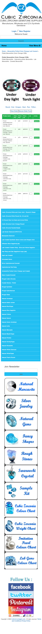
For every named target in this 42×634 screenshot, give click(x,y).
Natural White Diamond (9, 349)
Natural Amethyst (7, 298)
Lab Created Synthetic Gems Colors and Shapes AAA (18, 240)
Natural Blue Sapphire (8, 310)
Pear (28, 107)
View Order (14, 111)
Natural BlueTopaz (7, 306)
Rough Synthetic (7, 287)
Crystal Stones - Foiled (9, 283)
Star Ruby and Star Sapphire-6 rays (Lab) (14, 251)
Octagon (18, 107)
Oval (12, 107)
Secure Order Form (25, 111)
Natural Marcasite (7, 330)
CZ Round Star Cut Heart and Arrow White (15, 220)
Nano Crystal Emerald (8, 275)
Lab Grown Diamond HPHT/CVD (12, 232)
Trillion (33, 107)
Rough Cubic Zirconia (8, 279)
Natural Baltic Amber (8, 302)
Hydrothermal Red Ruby (9, 267)
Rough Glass (6, 294)
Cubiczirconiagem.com (18, 619)
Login (14, 31)
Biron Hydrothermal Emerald (11, 263)
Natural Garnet (6, 318)
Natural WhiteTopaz (8, 353)
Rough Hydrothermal (8, 291)
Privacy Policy (26, 621)
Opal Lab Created (7, 255)
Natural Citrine (6, 314)
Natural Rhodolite (7, 346)
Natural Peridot (6, 338)
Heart (24, 107)
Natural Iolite (6, 326)
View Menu (34, 45)
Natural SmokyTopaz (8, 342)
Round (8, 107)
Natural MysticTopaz (8, 334)
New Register (24, 31)
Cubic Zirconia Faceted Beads (11, 228)
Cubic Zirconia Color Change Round (13, 224)
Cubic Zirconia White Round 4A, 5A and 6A (15, 216)
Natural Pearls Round (8, 357)
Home (4, 45)
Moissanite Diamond (8, 236)
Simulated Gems (7, 259)
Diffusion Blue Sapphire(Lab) (11, 243)
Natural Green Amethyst (9, 322)
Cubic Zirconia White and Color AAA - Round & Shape (18, 212)
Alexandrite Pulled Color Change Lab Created (22, 51)
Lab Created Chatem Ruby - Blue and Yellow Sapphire (18, 247)
